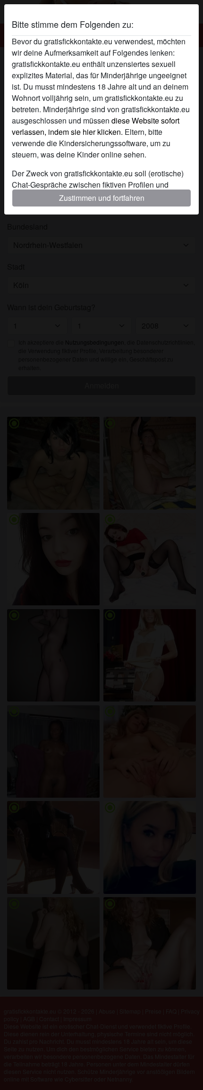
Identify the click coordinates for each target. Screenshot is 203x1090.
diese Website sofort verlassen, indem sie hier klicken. (95, 126)
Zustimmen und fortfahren (101, 197)
